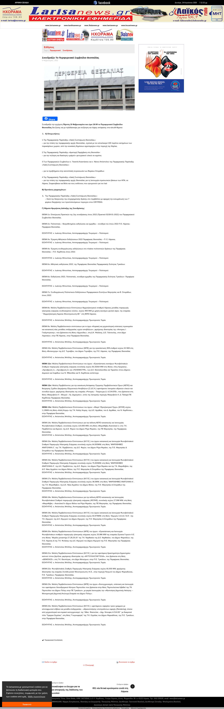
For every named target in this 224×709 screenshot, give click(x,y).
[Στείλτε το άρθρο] (43, 662)
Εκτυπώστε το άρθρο (127, 662)
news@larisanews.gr (177, 698)
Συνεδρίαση (67, 50)
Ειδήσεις (49, 47)
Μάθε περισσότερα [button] (36, 697)
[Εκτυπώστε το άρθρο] (117, 662)
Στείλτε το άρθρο (51, 662)
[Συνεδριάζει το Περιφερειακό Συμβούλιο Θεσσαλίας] (88, 88)
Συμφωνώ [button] (27, 704)
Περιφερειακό (55, 50)
